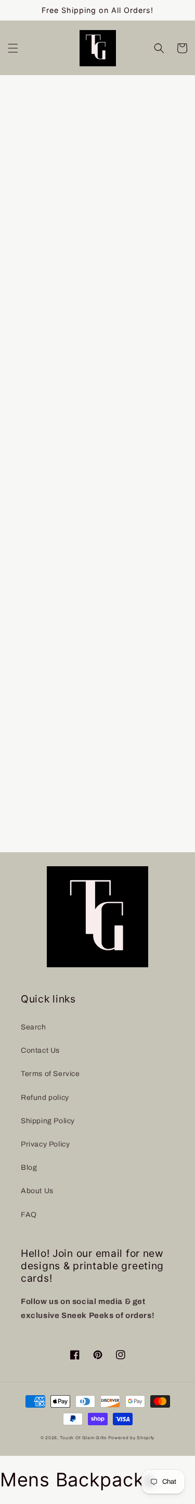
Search (33, 1027)
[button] (13, 48)
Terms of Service (50, 1074)
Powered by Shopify (131, 1438)
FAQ (29, 1215)
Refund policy (45, 1097)
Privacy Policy (45, 1144)
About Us (37, 1191)
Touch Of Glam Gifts (83, 1438)
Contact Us (40, 1050)
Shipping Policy (48, 1121)
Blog (29, 1167)
